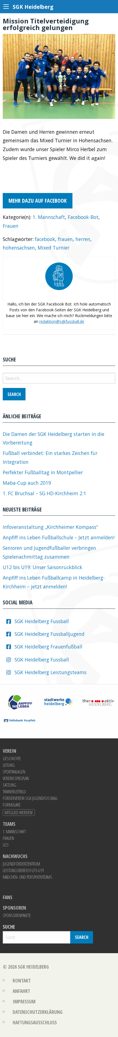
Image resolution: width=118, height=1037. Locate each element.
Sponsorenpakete (17, 915)
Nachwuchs (15, 856)
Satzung (9, 785)
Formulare (12, 805)
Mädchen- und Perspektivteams (27, 877)
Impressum (24, 1001)
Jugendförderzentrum (21, 864)
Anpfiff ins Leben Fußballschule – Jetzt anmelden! (58, 537)
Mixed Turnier (53, 247)
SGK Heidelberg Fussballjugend (50, 634)
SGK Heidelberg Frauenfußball (48, 646)
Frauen (10, 226)
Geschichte (12, 758)
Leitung (9, 765)
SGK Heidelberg (33, 966)
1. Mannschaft (49, 217)
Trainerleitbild (14, 792)
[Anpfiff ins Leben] (19, 702)
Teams (9, 824)
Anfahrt (21, 991)
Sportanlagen (14, 772)
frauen (65, 239)
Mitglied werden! (19, 813)
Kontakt (22, 980)
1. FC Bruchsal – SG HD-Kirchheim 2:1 (44, 493)
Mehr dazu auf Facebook (38, 200)
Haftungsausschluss (35, 1022)
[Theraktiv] (98, 702)
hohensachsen (19, 247)
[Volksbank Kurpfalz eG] (19, 720)
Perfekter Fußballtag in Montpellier (43, 472)
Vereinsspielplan (16, 778)
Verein (9, 751)
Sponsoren (14, 907)
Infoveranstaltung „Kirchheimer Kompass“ (50, 527)
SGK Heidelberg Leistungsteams (50, 672)
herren (82, 239)
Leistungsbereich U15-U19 (23, 870)
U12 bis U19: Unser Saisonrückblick (42, 567)
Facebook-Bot (83, 217)
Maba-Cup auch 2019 (27, 482)
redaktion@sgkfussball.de (61, 321)
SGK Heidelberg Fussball (42, 621)
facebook (45, 239)
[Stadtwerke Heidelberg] (59, 702)
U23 (5, 845)
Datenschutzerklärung (38, 1012)
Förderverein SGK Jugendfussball (30, 798)
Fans (7, 897)
